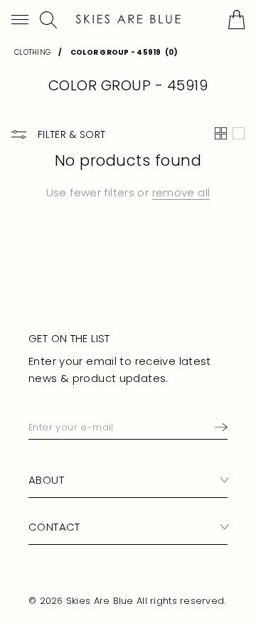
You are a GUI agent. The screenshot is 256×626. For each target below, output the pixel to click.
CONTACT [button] (54, 527)
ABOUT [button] (46, 480)
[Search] (48, 19)
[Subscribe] (218, 427)
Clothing (32, 52)
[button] (20, 20)
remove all (181, 192)
